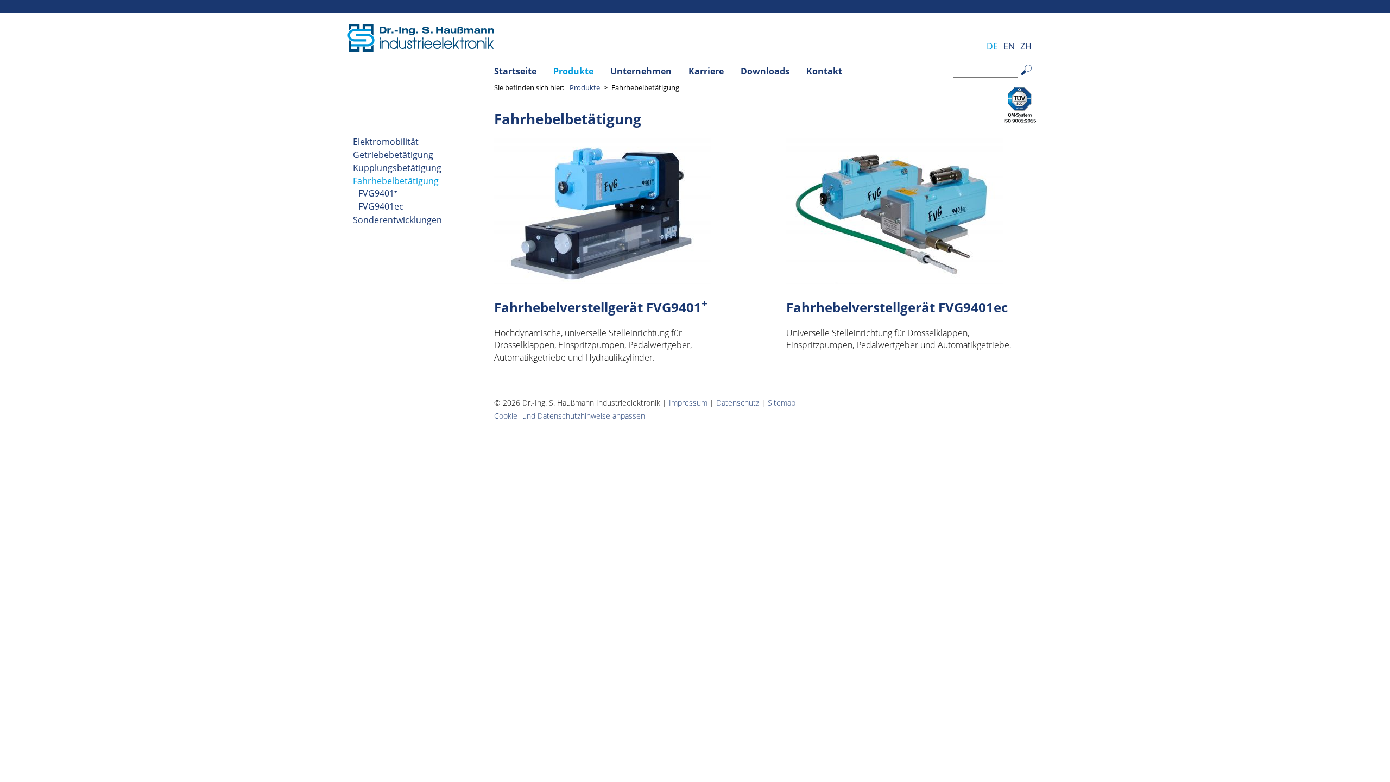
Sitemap (781, 403)
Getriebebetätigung (393, 155)
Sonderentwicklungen (397, 220)
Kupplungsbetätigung (397, 168)
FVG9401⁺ (377, 193)
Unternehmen (641, 71)
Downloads (765, 71)
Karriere (706, 71)
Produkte (573, 71)
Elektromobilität (386, 142)
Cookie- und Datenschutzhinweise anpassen (569, 416)
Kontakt (824, 71)
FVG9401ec (380, 206)
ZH (1026, 46)
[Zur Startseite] (421, 48)
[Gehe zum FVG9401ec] (894, 281)
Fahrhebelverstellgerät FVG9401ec (897, 307)
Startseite (515, 71)
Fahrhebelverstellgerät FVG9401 (600, 307)
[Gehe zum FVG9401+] (602, 281)
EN (1009, 46)
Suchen (1031, 78)
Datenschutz (737, 403)
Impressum (688, 403)
